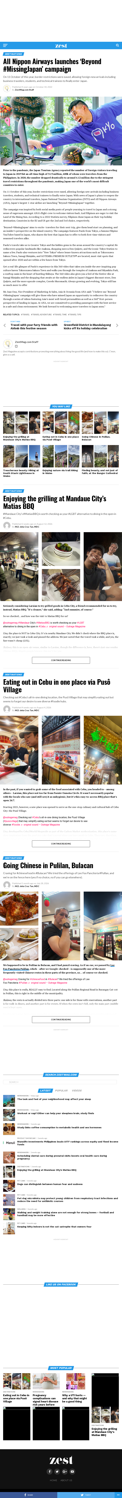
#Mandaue (23, 622)
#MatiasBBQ (43, 622)
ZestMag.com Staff (24, 89)
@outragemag (10, 622)
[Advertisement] (61, 21)
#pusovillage (11, 821)
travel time (60, 315)
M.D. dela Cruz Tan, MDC (27, 526)
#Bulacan (52, 979)
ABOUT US (66, 1480)
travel (26, 315)
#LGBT (80, 622)
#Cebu (42, 626)
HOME (53, 1480)
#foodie (16, 824)
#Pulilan (23, 982)
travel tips (75, 315)
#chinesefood (37, 979)
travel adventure (42, 315)
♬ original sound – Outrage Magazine (65, 626)
